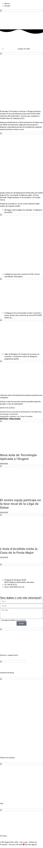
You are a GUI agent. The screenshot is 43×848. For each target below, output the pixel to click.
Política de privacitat (18, 620)
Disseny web (14, 844)
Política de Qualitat (7, 758)
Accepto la (14, 620)
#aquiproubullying (7, 673)
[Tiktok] (20, 591)
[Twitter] (8, 591)
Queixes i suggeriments (9, 655)
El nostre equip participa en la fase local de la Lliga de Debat (20, 503)
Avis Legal (23, 842)
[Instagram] (3, 591)
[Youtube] (14, 591)
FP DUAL (3, 836)
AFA (1, 803)
